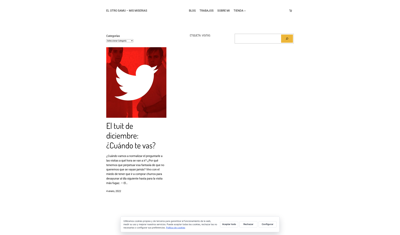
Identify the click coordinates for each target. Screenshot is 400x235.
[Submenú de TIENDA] (245, 11)
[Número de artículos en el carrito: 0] (291, 11)
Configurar (267, 224)
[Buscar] (287, 39)
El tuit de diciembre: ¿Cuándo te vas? (131, 135)
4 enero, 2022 (113, 191)
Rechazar (248, 224)
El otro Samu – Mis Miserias (126, 10)
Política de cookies (175, 227)
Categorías (113, 36)
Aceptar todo (229, 224)
